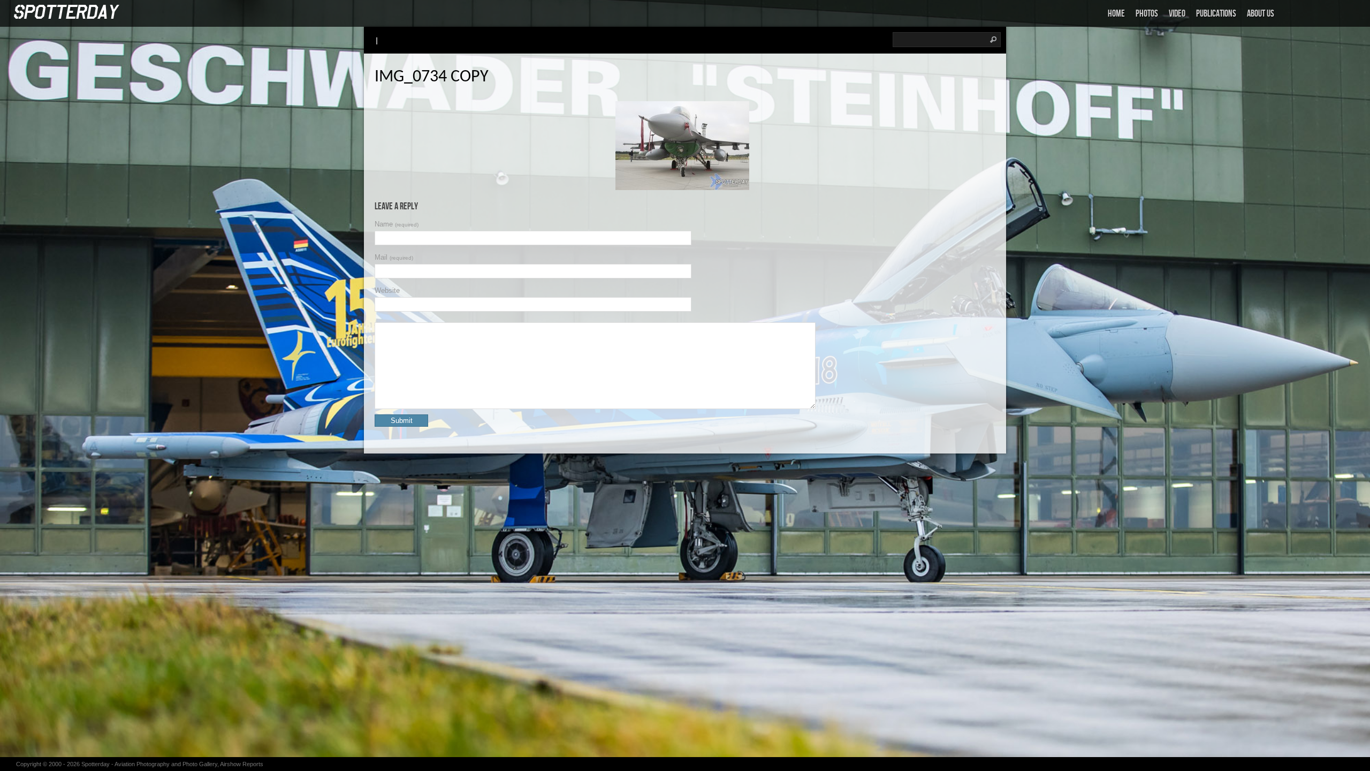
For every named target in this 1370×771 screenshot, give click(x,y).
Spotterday (95, 764)
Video (1177, 13)
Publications (1216, 13)
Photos (1147, 13)
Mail (394, 257)
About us (1260, 13)
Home (1116, 13)
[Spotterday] (67, 12)
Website (387, 290)
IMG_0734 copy (432, 77)
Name (396, 224)
